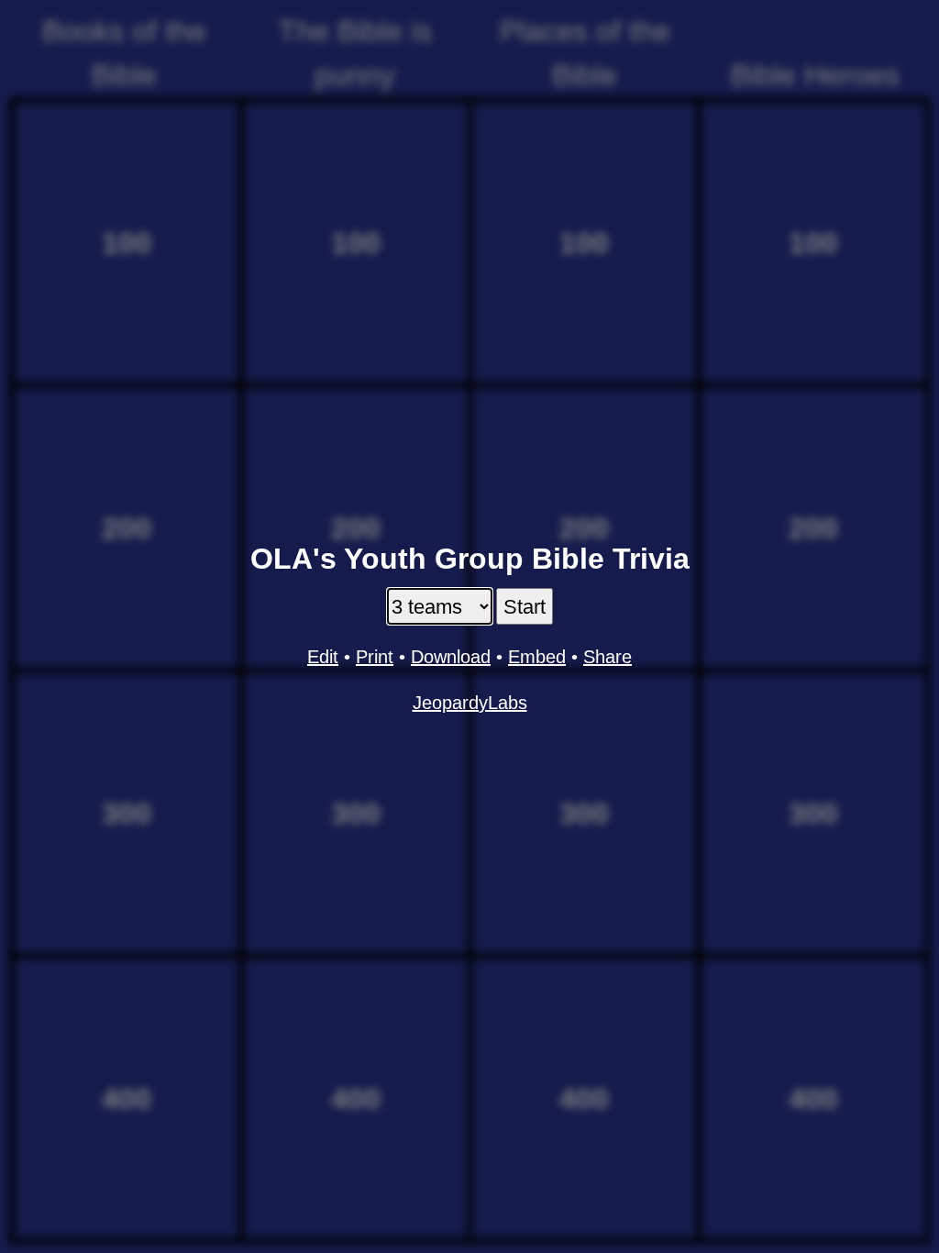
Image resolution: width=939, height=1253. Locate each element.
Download (451, 657)
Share (607, 657)
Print (374, 657)
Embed (537, 657)
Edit (322, 657)
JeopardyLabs (470, 703)
